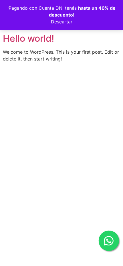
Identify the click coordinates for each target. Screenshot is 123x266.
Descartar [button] (61, 22)
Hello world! (28, 38)
